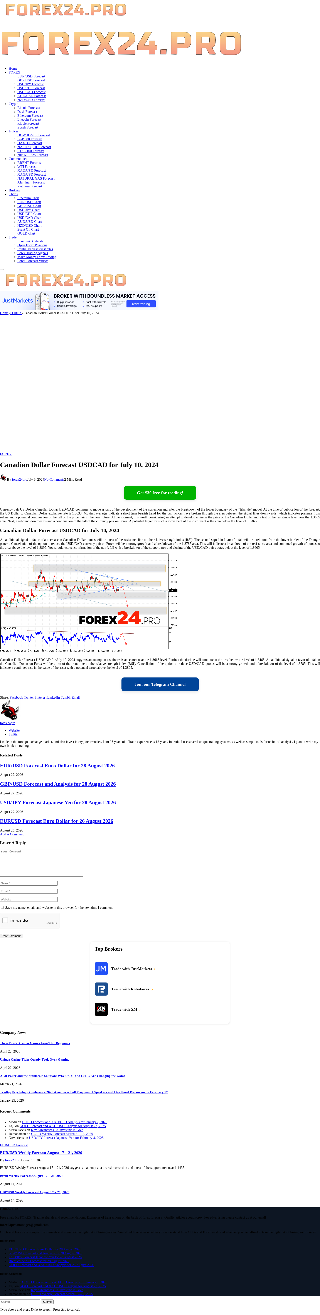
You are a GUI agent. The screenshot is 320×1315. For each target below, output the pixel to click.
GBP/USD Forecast (31, 80)
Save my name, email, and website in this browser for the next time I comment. (59, 907)
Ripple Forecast (28, 123)
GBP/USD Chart (29, 206)
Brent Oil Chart (28, 229)
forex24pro (19, 479)
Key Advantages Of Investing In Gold (57, 1130)
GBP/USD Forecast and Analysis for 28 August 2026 (58, 784)
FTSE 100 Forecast (30, 151)
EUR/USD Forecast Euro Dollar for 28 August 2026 (57, 765)
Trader (13, 237)
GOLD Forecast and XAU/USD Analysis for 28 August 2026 (51, 1265)
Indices (14, 131)
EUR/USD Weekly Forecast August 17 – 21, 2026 (41, 1152)
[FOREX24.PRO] (121, 61)
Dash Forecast (27, 111)
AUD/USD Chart (29, 221)
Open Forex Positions (32, 245)
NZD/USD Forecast (31, 100)
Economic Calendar (31, 241)
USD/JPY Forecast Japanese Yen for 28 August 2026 (58, 802)
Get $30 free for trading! (160, 492)
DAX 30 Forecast (29, 143)
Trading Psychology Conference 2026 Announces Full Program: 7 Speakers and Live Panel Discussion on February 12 (84, 1092)
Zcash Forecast (27, 127)
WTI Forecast (26, 166)
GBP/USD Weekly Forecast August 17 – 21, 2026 (34, 1192)
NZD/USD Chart (29, 225)
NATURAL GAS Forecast (35, 178)
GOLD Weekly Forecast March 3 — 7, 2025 (62, 1134)
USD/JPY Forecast (30, 84)
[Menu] (1, 269)
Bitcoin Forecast (28, 108)
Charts (13, 194)
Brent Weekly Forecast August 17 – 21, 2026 (31, 1176)
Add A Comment (12, 834)
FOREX (14, 72)
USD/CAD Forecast (31, 92)
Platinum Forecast (29, 186)
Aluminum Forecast (31, 182)
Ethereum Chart (28, 198)
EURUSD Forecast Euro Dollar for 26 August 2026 (56, 821)
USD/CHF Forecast (31, 88)
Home (13, 68)
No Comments (54, 479)
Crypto (13, 104)
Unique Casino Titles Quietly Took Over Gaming (34, 1059)
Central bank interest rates (35, 249)
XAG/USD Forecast (31, 174)
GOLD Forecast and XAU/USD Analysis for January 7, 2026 (64, 1122)
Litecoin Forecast (29, 119)
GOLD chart (26, 233)
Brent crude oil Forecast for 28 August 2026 (39, 1261)
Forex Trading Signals (32, 253)
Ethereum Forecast (30, 115)
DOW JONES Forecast (33, 135)
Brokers (14, 190)
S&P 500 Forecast (29, 139)
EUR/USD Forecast (31, 76)
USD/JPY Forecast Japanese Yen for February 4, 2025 (66, 1138)
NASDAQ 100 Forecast (34, 147)
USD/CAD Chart (29, 217)
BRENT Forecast (29, 163)
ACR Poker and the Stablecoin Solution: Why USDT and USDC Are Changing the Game (62, 1076)
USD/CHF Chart (29, 214)
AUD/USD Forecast (31, 96)
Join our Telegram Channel (160, 684)
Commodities (18, 159)
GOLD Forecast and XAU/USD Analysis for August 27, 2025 (63, 1126)
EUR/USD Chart (29, 202)
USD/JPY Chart (28, 210)
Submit (47, 1301)
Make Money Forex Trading (36, 257)
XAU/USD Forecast (31, 170)
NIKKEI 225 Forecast (32, 155)
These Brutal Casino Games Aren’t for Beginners (35, 1043)
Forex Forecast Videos (32, 261)
